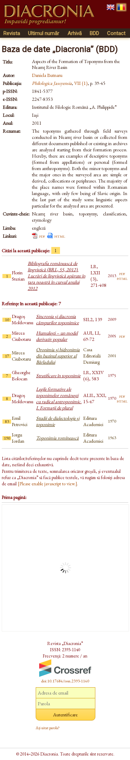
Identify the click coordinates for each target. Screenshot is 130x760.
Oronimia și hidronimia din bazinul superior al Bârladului (58, 355)
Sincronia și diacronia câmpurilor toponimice (57, 319)
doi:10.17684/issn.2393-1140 (65, 681)
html (59, 236)
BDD (94, 33)
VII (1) (81, 83)
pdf (42, 236)
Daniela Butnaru (47, 75)
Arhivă (75, 33)
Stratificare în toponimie (58, 375)
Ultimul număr (43, 33)
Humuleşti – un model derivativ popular (57, 336)
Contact (116, 33)
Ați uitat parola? (48, 727)
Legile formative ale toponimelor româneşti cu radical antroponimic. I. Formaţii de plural (58, 398)
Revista (11, 33)
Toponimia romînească (57, 438)
